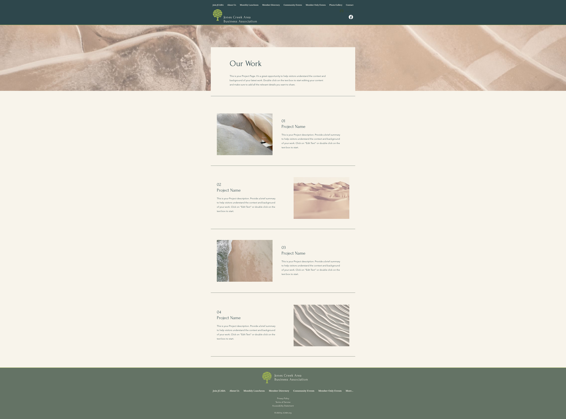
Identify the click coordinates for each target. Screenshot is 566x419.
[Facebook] (351, 17)
